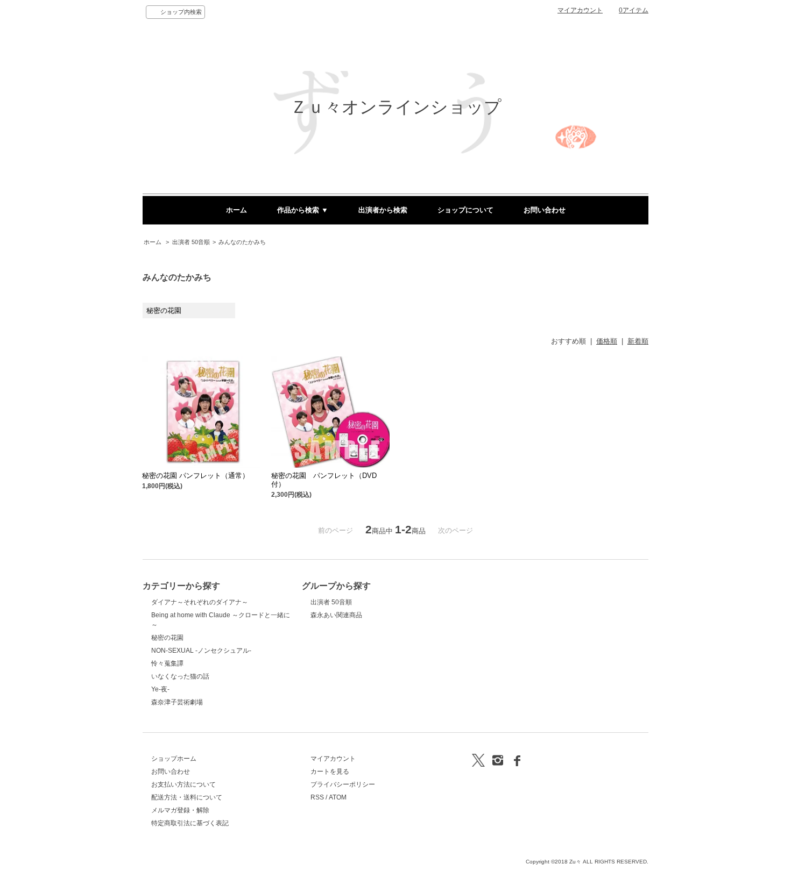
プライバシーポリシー (342, 784)
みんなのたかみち (242, 242)
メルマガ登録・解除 (180, 810)
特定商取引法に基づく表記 (190, 823)
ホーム (236, 210)
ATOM (338, 797)
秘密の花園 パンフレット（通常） (195, 476)
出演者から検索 (382, 210)
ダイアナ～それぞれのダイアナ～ (199, 602)
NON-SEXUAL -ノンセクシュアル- (201, 650)
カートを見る (329, 771)
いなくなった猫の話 (180, 676)
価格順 (606, 341)
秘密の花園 (167, 637)
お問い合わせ (545, 210)
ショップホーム (173, 758)
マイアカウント (580, 10)
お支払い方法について (183, 784)
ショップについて (465, 210)
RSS (317, 797)
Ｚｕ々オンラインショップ (396, 107)
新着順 (637, 341)
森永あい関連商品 (336, 615)
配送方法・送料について (186, 797)
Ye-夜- (160, 689)
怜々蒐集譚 (167, 663)
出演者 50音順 (191, 242)
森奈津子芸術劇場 (177, 702)
